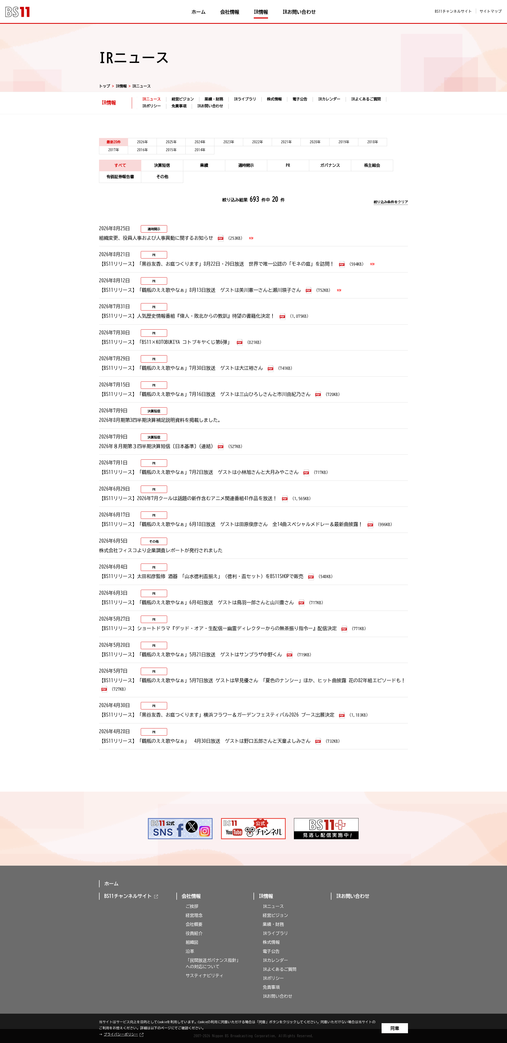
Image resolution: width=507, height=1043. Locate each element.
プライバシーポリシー (121, 1034)
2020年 (315, 142)
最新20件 (114, 142)
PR (288, 165)
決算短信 (162, 165)
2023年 (228, 142)
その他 (162, 177)
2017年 (113, 150)
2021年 (286, 142)
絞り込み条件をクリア (391, 202)
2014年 (200, 150)
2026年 (142, 142)
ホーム (111, 883)
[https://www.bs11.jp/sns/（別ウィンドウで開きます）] (180, 828)
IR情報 (121, 86)
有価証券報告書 (120, 177)
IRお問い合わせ (210, 106)
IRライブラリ (245, 99)
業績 (204, 165)
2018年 (372, 142)
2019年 (344, 142)
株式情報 (274, 99)
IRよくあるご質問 (366, 99)
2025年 (171, 142)
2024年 (200, 142)
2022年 (257, 142)
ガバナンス (330, 165)
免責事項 (179, 106)
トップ (104, 86)
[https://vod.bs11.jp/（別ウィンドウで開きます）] (326, 828)
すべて (120, 165)
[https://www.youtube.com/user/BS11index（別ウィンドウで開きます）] (253, 828)
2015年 (171, 150)
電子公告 (300, 99)
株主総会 (372, 165)
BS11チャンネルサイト (453, 11)
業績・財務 (214, 99)
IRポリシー (151, 106)
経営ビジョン (183, 99)
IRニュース (151, 99)
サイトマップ (491, 11)
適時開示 (246, 165)
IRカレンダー (329, 99)
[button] (211, 895)
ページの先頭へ (424, 806)
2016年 (142, 150)
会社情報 (191, 896)
